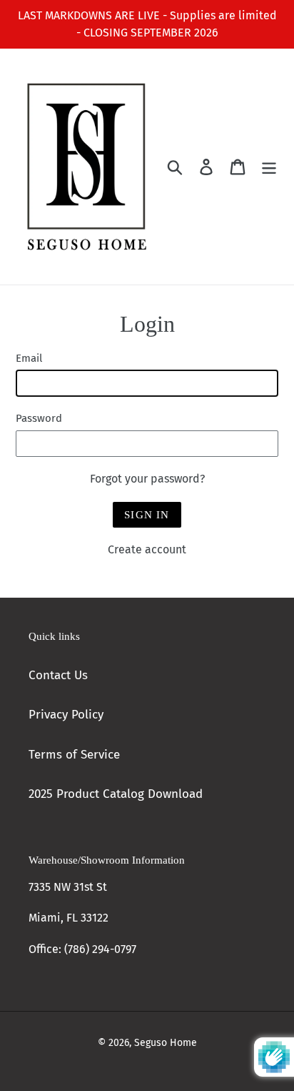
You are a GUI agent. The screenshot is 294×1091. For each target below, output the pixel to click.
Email (29, 358)
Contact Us (58, 675)
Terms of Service (74, 754)
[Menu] (269, 166)
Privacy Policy (66, 714)
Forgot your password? (147, 478)
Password (39, 418)
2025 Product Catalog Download (116, 793)
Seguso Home (165, 1043)
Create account (147, 549)
